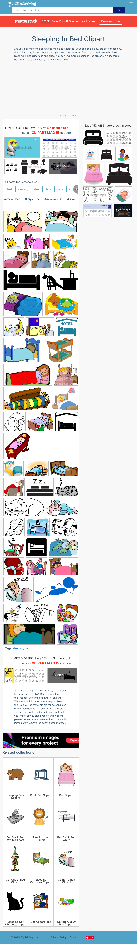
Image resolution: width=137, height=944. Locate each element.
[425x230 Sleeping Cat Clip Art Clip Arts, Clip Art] (24, 509)
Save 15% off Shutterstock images (107, 125)
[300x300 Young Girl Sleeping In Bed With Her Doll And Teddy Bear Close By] (67, 614)
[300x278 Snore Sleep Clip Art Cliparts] (18, 591)
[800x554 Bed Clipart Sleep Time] (64, 243)
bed (9, 189)
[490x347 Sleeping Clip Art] (63, 548)
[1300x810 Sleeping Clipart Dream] (23, 223)
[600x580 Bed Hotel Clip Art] (67, 328)
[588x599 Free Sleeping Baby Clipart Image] (14, 423)
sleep (37, 189)
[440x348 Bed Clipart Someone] (40, 328)
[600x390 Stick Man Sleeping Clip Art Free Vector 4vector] (56, 591)
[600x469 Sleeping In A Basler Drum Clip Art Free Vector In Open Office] (64, 528)
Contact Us (76, 937)
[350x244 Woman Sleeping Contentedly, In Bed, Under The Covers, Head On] (39, 614)
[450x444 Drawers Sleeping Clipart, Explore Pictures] (65, 400)
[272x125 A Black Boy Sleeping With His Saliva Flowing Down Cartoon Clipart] (29, 636)
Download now (110, 21)
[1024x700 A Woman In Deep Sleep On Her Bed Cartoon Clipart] (23, 305)
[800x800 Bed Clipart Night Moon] (13, 243)
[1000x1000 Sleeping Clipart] (14, 528)
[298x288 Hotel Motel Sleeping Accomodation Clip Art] (66, 423)
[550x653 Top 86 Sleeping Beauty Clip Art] (13, 614)
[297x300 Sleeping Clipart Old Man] (14, 568)
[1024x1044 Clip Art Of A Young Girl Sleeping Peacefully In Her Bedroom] (66, 376)
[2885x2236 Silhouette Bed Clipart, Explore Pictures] (39, 488)
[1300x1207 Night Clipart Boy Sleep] (13, 470)
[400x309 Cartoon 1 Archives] (17, 261)
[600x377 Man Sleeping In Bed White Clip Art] (55, 447)
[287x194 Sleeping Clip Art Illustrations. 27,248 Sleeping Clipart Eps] (62, 508)
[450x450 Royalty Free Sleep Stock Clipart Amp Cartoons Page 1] (14, 488)
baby (60, 189)
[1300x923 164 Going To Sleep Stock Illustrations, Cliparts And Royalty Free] (61, 223)
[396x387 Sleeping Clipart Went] (36, 568)
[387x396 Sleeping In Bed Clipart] (14, 548)
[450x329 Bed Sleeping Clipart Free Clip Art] (22, 351)
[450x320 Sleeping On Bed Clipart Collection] (63, 568)
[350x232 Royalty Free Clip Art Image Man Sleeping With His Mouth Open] (64, 470)
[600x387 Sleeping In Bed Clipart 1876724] (22, 282)
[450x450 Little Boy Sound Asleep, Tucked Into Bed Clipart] (42, 261)
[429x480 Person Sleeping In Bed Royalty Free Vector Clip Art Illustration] (67, 635)
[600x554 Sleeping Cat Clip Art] (66, 488)
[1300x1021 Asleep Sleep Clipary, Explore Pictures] (61, 305)
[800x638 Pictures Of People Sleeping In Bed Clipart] (36, 470)
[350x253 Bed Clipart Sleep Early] (36, 243)
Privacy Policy (58, 937)
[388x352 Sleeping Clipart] (37, 528)
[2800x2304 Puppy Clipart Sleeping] (66, 261)
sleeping (23, 189)
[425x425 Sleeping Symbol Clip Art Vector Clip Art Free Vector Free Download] (36, 548)
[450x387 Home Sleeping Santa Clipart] (40, 423)
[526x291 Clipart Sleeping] (27, 400)
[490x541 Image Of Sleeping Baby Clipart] (17, 447)
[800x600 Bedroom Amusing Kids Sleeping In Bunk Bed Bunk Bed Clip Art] (60, 351)
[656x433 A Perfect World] (60, 281)
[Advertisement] (70, 88)
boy (48, 189)
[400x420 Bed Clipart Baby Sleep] (14, 328)
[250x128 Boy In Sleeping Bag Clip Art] (28, 376)
